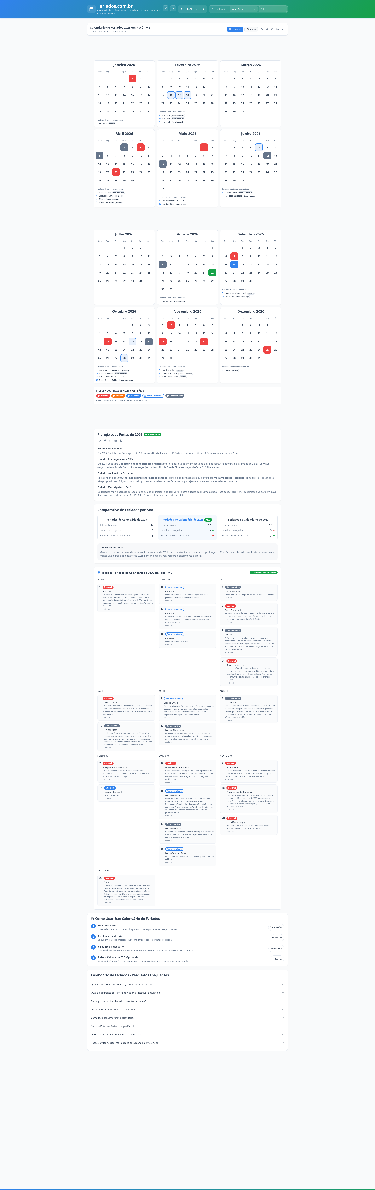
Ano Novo (103, 123)
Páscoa (102, 199)
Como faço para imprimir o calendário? (112, 1017)
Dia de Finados (168, 370)
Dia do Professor (106, 373)
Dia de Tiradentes (106, 202)
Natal (228, 370)
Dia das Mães (168, 204)
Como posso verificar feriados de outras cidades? (118, 1001)
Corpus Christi (231, 192)
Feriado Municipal (233, 296)
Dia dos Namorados (234, 196)
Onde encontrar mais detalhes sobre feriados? (117, 1034)
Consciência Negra (170, 376)
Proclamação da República (173, 373)
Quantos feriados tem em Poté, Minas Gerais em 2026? (121, 984)
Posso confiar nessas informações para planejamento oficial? (125, 1042)
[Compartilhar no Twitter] (272, 29)
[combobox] (192, 9)
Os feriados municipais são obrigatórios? (114, 1009)
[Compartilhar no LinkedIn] (277, 29)
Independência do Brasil (236, 293)
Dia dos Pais (167, 301)
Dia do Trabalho (168, 201)
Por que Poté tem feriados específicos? (112, 1026)
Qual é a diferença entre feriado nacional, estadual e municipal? (126, 992)
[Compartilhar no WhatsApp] (261, 29)
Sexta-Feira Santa (106, 196)
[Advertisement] (189, 49)
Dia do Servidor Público (108, 380)
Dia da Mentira (105, 192)
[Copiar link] (283, 29)
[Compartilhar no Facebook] (267, 29)
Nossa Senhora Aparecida (109, 370)
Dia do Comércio (106, 377)
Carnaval (166, 115)
